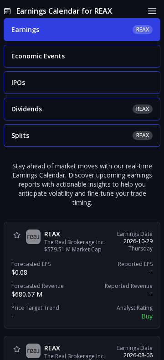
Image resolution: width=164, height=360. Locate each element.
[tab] (82, 29)
